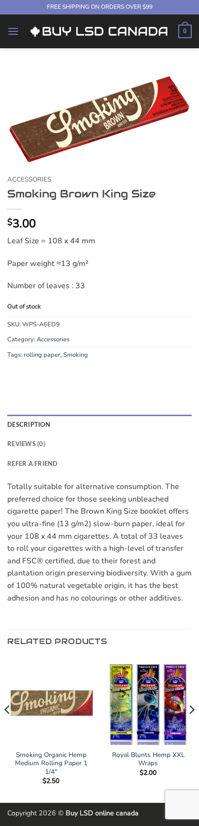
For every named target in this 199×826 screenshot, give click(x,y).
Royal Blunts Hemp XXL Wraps (148, 759)
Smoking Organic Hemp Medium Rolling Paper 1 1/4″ (51, 763)
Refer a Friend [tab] (32, 463)
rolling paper (42, 354)
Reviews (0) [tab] (26, 444)
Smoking (75, 354)
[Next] (191, 729)
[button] (13, 31)
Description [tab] (28, 424)
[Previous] (8, 729)
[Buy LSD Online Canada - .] (98, 31)
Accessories (29, 179)
